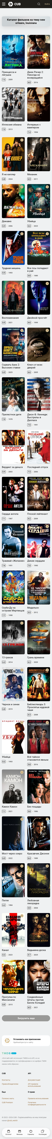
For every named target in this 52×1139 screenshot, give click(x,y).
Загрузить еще (26, 1018)
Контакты (6, 1080)
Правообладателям (10, 1084)
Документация (34, 1080)
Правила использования (38, 1098)
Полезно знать (8, 1098)
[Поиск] (38, 4)
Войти (47, 4)
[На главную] (14, 4)
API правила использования (34, 1085)
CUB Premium (7, 1102)
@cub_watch (12, 1120)
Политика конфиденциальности (37, 1103)
